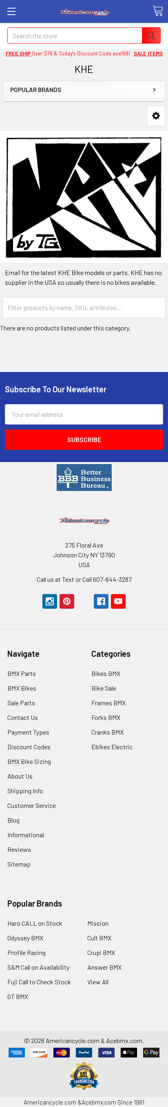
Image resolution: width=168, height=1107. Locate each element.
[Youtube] (118, 601)
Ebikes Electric (112, 746)
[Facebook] (101, 601)
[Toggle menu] (11, 11)
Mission (97, 923)
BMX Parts (21, 673)
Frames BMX (108, 702)
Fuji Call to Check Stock (39, 982)
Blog (13, 820)
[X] (84, 601)
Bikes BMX (105, 673)
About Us (20, 776)
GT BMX (17, 996)
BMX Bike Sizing (29, 761)
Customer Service (31, 805)
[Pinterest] (67, 601)
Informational (25, 835)
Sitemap (19, 864)
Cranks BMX (107, 732)
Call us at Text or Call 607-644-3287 (84, 579)
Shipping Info (25, 790)
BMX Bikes (21, 688)
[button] (156, 116)
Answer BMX (104, 967)
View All (97, 982)
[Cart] (158, 11)
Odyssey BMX (25, 938)
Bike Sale (103, 688)
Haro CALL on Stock (34, 923)
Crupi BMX (101, 952)
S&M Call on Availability (38, 967)
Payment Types (28, 732)
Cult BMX (99, 938)
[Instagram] (49, 601)
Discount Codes (29, 746)
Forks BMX (105, 717)
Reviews (19, 849)
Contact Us (22, 717)
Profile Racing (26, 952)
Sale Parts (21, 702)
